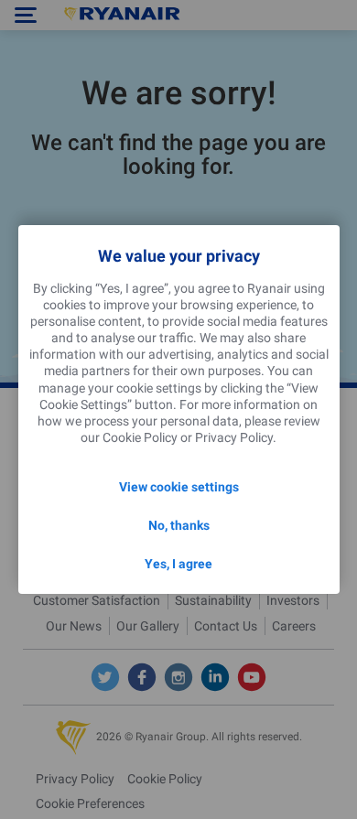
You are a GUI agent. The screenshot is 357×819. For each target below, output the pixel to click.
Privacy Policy (234, 437)
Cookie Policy (140, 437)
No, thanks (179, 525)
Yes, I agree (178, 563)
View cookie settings (179, 487)
